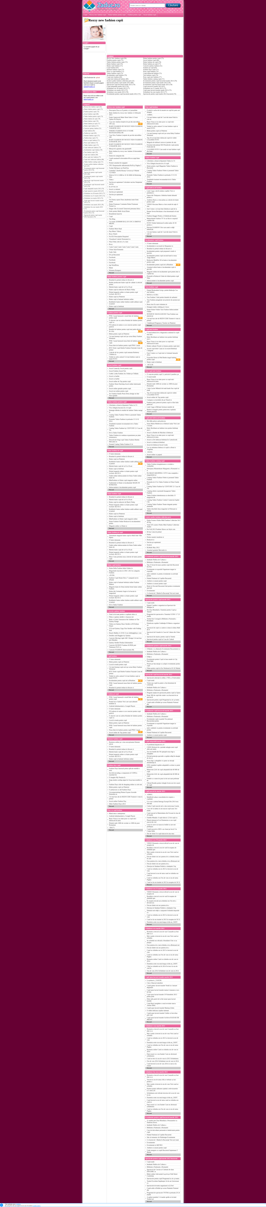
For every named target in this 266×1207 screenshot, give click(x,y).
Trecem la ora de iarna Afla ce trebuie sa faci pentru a (161, 1080)
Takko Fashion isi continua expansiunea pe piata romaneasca (125, 436)
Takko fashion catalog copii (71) (93, 162)
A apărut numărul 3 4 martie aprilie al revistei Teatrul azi (161, 1198)
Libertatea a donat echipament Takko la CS (123, 405)
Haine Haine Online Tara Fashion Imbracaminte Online (162, 310)
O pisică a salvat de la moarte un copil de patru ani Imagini (163, 111)
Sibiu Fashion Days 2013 (117, 804)
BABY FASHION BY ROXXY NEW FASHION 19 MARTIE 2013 (125, 145)
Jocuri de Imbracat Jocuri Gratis (157, 445)
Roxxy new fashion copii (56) (93, 107)
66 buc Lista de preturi (154, 532)
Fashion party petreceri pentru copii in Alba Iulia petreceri (163, 403)
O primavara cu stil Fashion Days (120, 790)
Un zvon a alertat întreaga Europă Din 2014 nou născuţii (162, 802)
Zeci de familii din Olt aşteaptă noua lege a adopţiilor (161, 752)
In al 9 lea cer (113, 187)
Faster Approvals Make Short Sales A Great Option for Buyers (123, 118)
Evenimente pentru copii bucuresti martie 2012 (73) (94, 212)
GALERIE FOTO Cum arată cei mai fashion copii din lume (163, 150)
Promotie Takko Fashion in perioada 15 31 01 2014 (124, 420)
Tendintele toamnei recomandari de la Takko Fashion (123, 425)
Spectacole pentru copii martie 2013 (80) (93, 173)
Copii (85, 15)
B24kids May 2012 (153, 547)
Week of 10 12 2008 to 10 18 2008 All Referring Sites (125, 176)
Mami (111, 268)
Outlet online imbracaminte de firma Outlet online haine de (125, 477)
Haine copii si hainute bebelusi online (121, 299)
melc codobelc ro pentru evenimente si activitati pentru (162, 575)
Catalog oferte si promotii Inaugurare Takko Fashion (161, 492)
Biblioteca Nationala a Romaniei (157, 562)
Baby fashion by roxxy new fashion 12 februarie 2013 (125, 114)
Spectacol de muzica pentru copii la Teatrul (161, 637)
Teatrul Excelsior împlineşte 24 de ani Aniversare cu (163, 1182)
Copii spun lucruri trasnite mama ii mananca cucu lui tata (163, 991)
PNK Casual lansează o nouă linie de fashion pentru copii (124, 317)
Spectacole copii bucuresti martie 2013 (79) (94, 181)
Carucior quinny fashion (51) (92, 128)
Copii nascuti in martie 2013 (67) (94, 191)
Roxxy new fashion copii (97, 15)
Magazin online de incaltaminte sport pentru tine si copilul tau (163, 272)
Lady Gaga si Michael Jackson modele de (160, 407)
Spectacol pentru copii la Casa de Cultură (160, 639)
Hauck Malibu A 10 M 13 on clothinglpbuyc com (125, 633)
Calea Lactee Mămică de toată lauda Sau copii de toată (163, 389)
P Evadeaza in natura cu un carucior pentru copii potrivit (125, 326)
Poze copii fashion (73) (91, 143)
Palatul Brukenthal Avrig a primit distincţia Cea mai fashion (162, 291)
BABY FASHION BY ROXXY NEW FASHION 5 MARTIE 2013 (125, 127)
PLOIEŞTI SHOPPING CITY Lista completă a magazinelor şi (162, 474)
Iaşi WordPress (114, 265)
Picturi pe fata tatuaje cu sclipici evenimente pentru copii (163, 665)
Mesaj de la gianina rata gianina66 (120, 149)
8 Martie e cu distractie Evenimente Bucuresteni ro (163, 649)
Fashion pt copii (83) (90, 133)
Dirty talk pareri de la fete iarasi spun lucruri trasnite (161, 1000)
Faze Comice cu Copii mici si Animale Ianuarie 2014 (162, 354)
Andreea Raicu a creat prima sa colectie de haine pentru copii (163, 201)
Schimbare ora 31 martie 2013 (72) (94, 196)
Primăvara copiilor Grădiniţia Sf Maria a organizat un (163, 624)
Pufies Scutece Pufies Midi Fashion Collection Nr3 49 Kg (163, 521)
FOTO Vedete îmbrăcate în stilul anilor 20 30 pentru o (161, 224)
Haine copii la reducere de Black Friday (122, 289)
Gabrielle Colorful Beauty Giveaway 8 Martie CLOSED (124, 171)
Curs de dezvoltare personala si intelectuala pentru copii (163, 1131)
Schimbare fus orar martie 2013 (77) (93, 208)
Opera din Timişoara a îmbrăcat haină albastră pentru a (162, 196)
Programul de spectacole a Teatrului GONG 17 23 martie (163, 615)
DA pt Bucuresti (114, 255)
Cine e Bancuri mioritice (155, 983)
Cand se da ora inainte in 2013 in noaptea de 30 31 (163, 882)
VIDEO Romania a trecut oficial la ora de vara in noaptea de (163, 844)
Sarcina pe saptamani (116, 192)
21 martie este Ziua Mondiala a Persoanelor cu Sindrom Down (162, 1121)
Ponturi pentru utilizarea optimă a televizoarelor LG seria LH (162, 1089)
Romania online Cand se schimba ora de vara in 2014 (162, 960)
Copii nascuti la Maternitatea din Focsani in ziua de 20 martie (163, 814)
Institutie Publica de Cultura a (156, 560)
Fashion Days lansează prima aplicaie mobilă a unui (124, 769)
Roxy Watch (113, 234)
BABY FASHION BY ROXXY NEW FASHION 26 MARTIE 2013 (125, 140)
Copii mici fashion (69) (91, 154)
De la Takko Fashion (116, 433)
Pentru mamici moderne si (155, 537)
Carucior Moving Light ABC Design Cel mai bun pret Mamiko (125, 639)
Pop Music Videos (115, 231)
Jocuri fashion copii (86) (91, 114)
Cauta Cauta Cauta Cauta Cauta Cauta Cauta (123, 247)
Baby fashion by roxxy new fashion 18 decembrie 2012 (125, 152)
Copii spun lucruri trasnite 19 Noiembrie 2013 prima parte (162, 995)
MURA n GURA (152, 295)
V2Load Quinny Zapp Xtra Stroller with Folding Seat (125, 629)
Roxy (111, 244)
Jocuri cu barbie (114, 376)
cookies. (18, 1204)
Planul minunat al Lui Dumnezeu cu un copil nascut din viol (161, 821)
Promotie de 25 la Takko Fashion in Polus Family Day (163, 483)
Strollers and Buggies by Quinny (120, 635)
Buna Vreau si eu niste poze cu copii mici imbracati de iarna (122, 819)
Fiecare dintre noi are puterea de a (158, 864)
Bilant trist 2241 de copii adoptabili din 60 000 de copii (163, 770)
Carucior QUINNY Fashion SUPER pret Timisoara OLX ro (122, 646)
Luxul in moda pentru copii (118, 664)
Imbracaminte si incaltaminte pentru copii (122, 487)
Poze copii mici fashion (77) (92, 157)
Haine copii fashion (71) (91, 126)
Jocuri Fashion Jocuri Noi (117, 371)
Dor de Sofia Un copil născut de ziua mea (160, 834)
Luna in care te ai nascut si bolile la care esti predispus (161, 825)
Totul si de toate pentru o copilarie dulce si (123, 614)
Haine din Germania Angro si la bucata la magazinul (122, 592)
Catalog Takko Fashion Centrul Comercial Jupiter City (163, 501)
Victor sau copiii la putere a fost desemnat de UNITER (161, 684)
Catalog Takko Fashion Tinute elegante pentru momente (162, 505)
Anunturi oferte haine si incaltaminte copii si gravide (161, 268)
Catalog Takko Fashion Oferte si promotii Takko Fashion (125, 416)
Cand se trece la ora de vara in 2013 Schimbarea (162, 1058)
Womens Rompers (115, 270)
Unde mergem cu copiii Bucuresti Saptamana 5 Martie (162, 1151)
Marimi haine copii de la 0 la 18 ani (120, 287)
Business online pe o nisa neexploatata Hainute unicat (124, 743)
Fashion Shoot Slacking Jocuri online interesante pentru (125, 385)
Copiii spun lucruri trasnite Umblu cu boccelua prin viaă (162, 1014)
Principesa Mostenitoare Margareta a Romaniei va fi (163, 469)
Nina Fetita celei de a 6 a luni (118, 242)
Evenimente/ (151, 590)
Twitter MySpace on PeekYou (119, 168)
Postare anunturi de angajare (118, 163)
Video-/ (111, 179)
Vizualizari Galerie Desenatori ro (120, 239)
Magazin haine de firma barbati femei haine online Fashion (125, 588)
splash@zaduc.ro (89, 87)
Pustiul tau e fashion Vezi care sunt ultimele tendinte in (123, 702)
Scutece (149, 545)
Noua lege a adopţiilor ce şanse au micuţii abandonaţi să (160, 761)
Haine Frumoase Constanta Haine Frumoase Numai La (123, 205)
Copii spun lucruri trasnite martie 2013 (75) (94, 201)
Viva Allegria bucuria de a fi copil (120, 408)
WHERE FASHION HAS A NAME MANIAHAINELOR (121, 132)
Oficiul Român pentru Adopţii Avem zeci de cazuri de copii (163, 784)
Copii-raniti (150, 603)
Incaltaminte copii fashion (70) (93, 150)
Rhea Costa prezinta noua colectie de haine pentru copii (125, 558)
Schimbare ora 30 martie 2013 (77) (94, 193)
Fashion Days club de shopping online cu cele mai (125, 784)
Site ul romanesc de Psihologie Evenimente (161, 1137)
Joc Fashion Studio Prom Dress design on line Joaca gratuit (124, 394)
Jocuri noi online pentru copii (118, 391)
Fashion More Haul (115, 229)
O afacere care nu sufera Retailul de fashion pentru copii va (125, 321)
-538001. (150, 115)
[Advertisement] (93, 57)
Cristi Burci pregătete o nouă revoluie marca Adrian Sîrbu (161, 1004)
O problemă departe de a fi (155, 745)
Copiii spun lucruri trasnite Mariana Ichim (160, 1008)
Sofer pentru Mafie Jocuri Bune (119, 211)
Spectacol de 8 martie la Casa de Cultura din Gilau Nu (163, 633)
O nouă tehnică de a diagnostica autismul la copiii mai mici (163, 333)
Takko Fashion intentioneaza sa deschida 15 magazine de (161, 496)
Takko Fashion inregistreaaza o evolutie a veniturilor (160, 465)
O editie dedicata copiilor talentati (158, 1010)
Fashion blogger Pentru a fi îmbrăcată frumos (161, 216)
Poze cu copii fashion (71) (92, 140)
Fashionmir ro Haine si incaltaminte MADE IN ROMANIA (124, 484)
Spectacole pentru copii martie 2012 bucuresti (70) (93, 216)
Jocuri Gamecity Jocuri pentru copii (120, 368)
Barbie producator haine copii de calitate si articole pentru (125, 283)
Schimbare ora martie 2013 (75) (93, 198)
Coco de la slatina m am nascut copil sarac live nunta (162, 809)
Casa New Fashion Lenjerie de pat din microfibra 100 (125, 136)
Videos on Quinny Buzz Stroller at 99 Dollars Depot (124, 625)
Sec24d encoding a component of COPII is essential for (123, 774)
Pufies (149, 534)
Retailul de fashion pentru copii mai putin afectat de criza (125, 330)
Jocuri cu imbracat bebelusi (156, 442)
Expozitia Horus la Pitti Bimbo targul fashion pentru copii (161, 358)
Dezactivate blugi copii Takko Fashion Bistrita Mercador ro (124, 441)
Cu (110, 197)
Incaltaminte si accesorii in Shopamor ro (160, 246)
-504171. (112, 827)
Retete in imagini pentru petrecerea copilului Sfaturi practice (161, 410)
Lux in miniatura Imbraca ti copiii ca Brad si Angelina (161, 448)
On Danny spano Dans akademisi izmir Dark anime (124, 200)
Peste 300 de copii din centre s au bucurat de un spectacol (162, 696)
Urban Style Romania (116, 249)
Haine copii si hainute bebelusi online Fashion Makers (124, 583)
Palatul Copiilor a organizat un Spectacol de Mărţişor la (161, 606)
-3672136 (150, 365)
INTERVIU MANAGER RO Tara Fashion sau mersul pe (162, 315)
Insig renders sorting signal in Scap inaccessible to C (125, 781)
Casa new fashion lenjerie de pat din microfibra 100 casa (124, 123)
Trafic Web (112, 252)
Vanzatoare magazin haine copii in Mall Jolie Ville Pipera (125, 536)
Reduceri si (150, 540)
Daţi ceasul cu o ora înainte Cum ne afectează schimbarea (162, 1055)
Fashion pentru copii (134, 15)
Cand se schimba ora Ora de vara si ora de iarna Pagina (162, 879)
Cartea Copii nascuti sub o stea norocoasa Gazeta (163, 806)
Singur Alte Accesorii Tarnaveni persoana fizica (124, 209)
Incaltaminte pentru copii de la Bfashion (122, 680)
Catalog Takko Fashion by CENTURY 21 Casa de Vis (125, 429)
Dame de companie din (116, 156)
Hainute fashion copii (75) (92, 135)
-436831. (150, 794)
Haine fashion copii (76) (91, 121)
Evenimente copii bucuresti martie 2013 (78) (94, 185)
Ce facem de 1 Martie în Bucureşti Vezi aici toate (163, 593)
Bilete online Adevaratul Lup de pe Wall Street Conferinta (162, 1175)
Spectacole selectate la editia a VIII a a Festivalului (163, 678)
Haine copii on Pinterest (117, 297)
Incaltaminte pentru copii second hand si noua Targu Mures (162, 256)
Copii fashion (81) (89, 131)
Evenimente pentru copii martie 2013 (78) (93, 177)
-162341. (150, 452)
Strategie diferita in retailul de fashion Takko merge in (125, 411)
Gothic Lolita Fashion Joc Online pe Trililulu (123, 373)
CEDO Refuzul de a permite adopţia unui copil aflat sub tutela (162, 748)
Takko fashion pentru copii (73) (93, 116)
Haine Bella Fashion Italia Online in (121, 568)
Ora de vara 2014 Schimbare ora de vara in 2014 (163, 971)
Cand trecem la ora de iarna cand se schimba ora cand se (162, 874)
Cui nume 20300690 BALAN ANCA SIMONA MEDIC (125, 222)
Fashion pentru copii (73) (91, 111)
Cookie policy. (37, 1205)
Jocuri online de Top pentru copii (120, 381)
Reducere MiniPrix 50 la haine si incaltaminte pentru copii (162, 261)
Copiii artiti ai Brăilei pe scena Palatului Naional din (162, 703)
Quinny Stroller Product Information (121, 643)
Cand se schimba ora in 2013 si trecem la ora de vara (162, 870)
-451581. (112, 575)
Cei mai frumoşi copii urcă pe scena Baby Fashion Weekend (125, 337)
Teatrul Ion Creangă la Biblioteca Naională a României (161, 620)
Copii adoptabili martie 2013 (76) (94, 188)
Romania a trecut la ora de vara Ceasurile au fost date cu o (163, 932)
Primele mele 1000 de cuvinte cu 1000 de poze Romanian (124, 824)
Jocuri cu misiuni (114, 189)
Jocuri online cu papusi (154, 454)
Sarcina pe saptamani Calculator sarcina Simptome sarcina (125, 183)
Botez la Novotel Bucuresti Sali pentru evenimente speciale (163, 587)
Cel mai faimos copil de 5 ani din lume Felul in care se (162, 118)
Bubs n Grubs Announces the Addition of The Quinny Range (124, 620)
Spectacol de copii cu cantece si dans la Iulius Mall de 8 (163, 629)
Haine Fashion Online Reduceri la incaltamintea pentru (124, 522)
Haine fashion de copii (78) (92, 119)
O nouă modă (151, 377)
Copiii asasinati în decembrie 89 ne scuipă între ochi (124, 159)
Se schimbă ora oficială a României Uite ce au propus (162, 941)
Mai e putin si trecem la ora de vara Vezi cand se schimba (162, 853)
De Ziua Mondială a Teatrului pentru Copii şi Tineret (161, 611)
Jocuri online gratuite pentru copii (120, 388)
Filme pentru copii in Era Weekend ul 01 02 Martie (163, 668)
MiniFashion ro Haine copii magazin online (123, 480)
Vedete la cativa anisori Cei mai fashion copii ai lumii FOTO (124, 358)
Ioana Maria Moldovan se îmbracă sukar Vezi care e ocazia (163, 424)
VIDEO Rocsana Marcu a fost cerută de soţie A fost (162, 205)
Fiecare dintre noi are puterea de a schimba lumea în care (163, 857)
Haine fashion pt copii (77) (92, 123)
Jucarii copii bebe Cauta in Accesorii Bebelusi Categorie (162, 349)
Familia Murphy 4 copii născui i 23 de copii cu (162, 817)
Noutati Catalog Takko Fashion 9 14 (121, 444)
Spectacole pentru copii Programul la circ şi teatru (163, 700)
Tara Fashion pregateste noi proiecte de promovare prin (163, 301)
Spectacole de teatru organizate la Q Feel (160, 1185)
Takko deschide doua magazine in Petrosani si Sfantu (162, 510)
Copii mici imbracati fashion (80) (94, 159)
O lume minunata (114, 454)
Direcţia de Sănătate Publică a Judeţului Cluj (161, 866)
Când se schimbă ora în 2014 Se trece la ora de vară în (162, 967)
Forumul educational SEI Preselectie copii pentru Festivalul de (163, 146)
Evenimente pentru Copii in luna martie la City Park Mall (162, 660)
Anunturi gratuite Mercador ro (157, 550)
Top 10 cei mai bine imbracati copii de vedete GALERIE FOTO (162, 139)
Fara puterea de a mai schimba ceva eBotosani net (163, 861)
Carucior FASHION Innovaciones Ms (121, 650)
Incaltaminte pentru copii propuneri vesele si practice (161, 252)
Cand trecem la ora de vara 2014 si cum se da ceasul (162, 1064)
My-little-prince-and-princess (156, 421)
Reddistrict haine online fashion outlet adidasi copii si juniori (125, 303)
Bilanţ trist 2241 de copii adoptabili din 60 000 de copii (163, 775)
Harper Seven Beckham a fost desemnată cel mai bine (163, 212)
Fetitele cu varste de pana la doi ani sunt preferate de (163, 779)
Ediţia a (149, 657)
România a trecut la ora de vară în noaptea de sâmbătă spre (161, 848)
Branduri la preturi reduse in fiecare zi (121, 280)
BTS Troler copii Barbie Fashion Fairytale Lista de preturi (125, 349)
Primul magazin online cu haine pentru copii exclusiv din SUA (123, 293)
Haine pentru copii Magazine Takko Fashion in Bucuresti (162, 167)
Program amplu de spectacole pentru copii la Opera (163, 693)
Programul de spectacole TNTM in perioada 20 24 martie (163, 1193)
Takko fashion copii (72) (91, 145)
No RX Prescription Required (119, 236)
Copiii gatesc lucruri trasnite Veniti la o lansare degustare (162, 986)
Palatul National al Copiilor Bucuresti (159, 578)
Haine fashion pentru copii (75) (93, 109)
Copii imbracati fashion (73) (92, 147)
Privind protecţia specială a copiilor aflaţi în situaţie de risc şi (163, 757)
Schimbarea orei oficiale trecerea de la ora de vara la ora (163, 1094)
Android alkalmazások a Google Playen (122, 706)
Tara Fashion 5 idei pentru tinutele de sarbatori (162, 297)
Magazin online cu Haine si (118, 526)
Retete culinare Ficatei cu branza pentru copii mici (163, 346)
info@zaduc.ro (88, 99)
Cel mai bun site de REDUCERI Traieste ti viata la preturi (125, 798)
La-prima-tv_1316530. (154, 980)
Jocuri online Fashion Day (117, 801)
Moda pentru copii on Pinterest (119, 334)
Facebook (112, 257)
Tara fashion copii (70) (91, 152)
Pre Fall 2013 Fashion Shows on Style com (161, 529)
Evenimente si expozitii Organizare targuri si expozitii (161, 570)
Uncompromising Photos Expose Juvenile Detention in (122, 793)
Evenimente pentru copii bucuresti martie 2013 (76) (94, 169)
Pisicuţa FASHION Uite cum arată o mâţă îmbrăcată (160, 228)
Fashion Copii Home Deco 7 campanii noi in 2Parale (123, 579)
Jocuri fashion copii (149, 15)
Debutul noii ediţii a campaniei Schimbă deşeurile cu (163, 911)
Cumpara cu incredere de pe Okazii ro (159, 400)
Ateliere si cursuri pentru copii (157, 581)
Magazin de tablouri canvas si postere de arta (161, 142)
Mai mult (111, 273)
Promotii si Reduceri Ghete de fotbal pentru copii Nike (163, 277)
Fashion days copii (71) (91, 138)
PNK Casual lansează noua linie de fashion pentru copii (125, 342)
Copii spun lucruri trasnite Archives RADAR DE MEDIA (163, 1018)
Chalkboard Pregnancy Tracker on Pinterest (161, 323)
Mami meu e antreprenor (117, 813)
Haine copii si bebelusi (116, 306)
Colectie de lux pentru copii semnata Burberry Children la (124, 353)
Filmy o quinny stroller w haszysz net (121, 617)
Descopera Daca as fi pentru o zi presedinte (123, 110)
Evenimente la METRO (155, 1145)
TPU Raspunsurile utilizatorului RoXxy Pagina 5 (125, 165)
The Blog (112, 219)
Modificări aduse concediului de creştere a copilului (160, 798)
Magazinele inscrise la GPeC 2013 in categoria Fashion (124, 572)
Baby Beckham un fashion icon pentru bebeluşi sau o (162, 338)
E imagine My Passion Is (117, 777)
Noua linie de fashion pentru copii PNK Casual (124, 345)
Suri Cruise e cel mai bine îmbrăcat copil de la (162, 209)
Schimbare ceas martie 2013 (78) (94, 204)
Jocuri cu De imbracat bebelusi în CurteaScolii (162, 440)
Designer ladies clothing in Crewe (158, 307)
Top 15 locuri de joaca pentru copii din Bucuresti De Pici (163, 566)
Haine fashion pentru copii (117, 15)
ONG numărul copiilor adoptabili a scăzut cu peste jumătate (163, 766)
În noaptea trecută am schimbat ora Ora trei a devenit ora (161, 902)
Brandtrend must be (115, 214)
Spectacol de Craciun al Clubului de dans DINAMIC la (160, 1170)
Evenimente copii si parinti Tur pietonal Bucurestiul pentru (160, 720)
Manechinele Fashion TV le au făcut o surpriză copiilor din (162, 219)
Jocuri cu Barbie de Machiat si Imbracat (160, 432)
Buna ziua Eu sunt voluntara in (157, 304)
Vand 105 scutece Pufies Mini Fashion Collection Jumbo (163, 526)
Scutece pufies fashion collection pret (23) (93, 165)
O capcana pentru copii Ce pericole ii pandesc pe (163, 374)
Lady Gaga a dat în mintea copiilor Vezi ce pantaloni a (161, 192)
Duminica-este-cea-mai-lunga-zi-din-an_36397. (162, 922)
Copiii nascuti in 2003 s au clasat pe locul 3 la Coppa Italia (162, 830)
